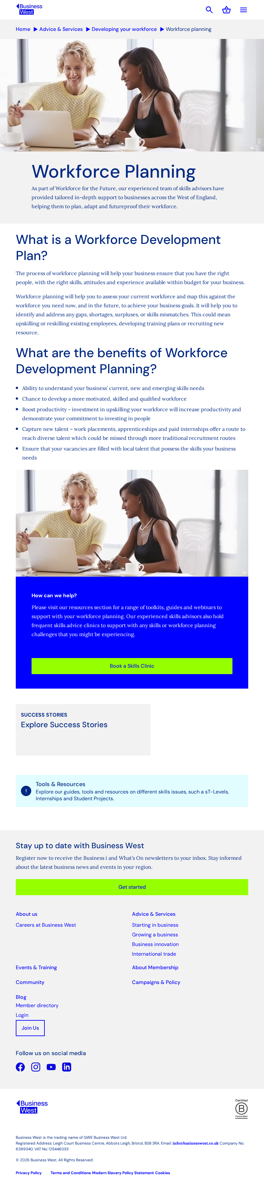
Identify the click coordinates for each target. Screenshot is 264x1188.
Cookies (162, 1172)
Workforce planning (189, 29)
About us (26, 914)
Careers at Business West (46, 925)
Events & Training (36, 967)
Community (30, 982)
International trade (154, 954)
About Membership (155, 967)
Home (23, 29)
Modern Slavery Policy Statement (123, 1172)
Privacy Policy (29, 1172)
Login (22, 1015)
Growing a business (155, 934)
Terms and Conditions (71, 1172)
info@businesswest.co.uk (196, 1143)
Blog (21, 997)
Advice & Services (61, 29)
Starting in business (155, 925)
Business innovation (155, 944)
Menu (243, 9)
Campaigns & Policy (156, 982)
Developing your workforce (124, 29)
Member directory (37, 1005)
